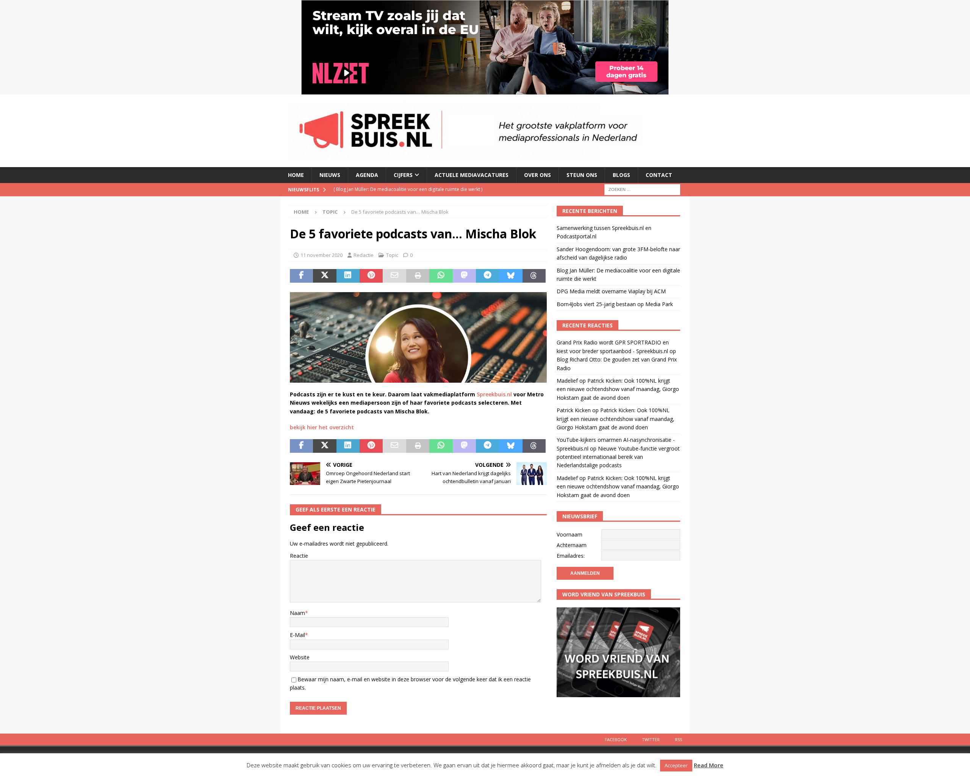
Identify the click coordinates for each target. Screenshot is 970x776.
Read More (708, 765)
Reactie (299, 555)
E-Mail (297, 634)
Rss (678, 739)
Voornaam (569, 534)
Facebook (616, 739)
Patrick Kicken (574, 410)
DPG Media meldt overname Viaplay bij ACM (611, 291)
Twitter (651, 739)
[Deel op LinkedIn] (348, 276)
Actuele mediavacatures (471, 174)
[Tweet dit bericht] (324, 276)
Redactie (364, 255)
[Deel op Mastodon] (464, 276)
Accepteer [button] (676, 765)
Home (296, 174)
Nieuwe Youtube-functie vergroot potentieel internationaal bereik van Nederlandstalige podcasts (618, 457)
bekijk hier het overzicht (322, 427)
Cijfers (403, 174)
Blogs (621, 174)
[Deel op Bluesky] (510, 276)
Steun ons (581, 174)
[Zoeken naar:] (642, 188)
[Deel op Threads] (534, 276)
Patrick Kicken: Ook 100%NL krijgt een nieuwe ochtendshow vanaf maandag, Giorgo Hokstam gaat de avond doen (618, 389)
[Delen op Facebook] (301, 276)
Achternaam (572, 545)
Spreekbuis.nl (494, 394)
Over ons (537, 174)
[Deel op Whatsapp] (440, 276)
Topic (392, 255)
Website (300, 657)
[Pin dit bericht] (371, 276)
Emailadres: (571, 555)
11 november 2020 (321, 255)
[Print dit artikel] (417, 276)
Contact (659, 174)
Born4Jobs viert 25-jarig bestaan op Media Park (615, 304)
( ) (407, 189)
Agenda (367, 174)
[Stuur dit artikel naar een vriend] (394, 276)
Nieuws (329, 174)
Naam (297, 612)
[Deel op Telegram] (487, 276)
